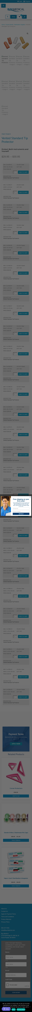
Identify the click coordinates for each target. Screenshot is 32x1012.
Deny (13, 1009)
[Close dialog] (30, 497)
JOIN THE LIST (21, 513)
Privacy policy (21, 1009)
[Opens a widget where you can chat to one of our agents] (6, 1009)
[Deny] (30, 1007)
